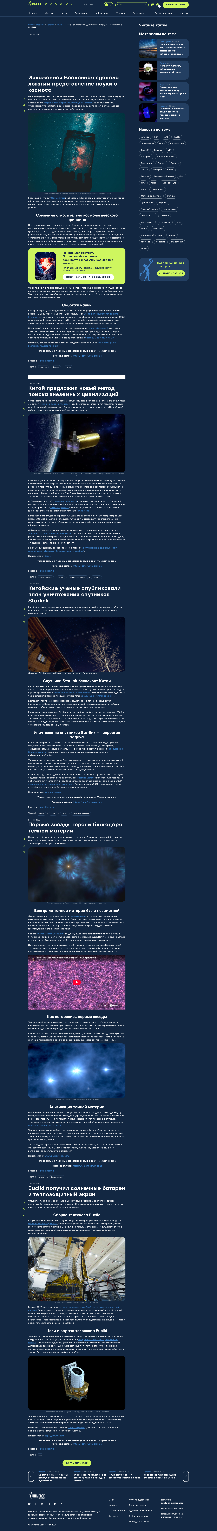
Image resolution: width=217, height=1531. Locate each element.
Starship (158, 150)
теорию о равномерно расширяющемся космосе (68, 103)
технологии (177, 242)
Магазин (184, 13)
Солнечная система (151, 196)
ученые (68, 367)
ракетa (172, 235)
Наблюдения (101, 13)
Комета (145, 176)
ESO (166, 137)
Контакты (113, 1516)
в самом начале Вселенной (50, 934)
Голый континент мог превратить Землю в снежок (124, 1476)
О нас (111, 1500)
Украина (120, 13)
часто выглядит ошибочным (99, 338)
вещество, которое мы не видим (44, 1125)
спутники (146, 242)
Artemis (145, 137)
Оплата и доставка (139, 1500)
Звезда (161, 163)
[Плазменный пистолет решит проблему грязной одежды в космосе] (148, 113)
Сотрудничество (163, 13)
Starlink (41, 813)
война (53, 813)
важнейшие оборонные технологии (71, 693)
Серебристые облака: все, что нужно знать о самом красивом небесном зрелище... (172, 49)
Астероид (146, 157)
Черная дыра (169, 209)
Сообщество (175, 5)
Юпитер (164, 216)
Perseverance (177, 144)
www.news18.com (53, 792)
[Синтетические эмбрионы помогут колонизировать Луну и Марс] (148, 91)
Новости (32, 13)
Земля (144, 170)
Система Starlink (85, 778)
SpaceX (145, 150)
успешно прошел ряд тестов (42, 1224)
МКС (143, 183)
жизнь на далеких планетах (55, 404)
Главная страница (36, 25)
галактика (158, 229)
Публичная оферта (138, 1516)
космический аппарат (78, 577)
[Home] (34, 4)
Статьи (49, 13)
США (143, 189)
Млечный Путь (169, 183)
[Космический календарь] (152, 4)
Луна (181, 176)
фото (143, 248)
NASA (162, 144)
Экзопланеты (148, 216)
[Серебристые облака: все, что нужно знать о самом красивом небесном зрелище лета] (148, 48)
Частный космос (149, 209)
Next (186, 1476)
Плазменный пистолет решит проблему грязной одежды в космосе (172, 113)
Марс (153, 183)
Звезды (41, 1177)
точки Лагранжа (76, 1428)
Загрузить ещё (77, 1463)
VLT (170, 150)
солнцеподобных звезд (65, 501)
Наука (64, 13)
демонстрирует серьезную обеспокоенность (51, 784)
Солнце (171, 196)
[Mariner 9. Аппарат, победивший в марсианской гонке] (148, 70)
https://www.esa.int (54, 1436)
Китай (61, 577)
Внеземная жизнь (45, 577)
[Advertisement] (76, 57)
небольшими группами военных (98, 696)
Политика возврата (139, 1505)
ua (85, 5)
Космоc (56, 367)
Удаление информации (140, 1511)
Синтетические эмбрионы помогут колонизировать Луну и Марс (173, 92)
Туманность (147, 202)
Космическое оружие (81, 813)
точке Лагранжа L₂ (59, 508)
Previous (31, 1476)
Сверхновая (158, 189)
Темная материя (57, 1177)
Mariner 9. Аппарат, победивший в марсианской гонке (170, 69)
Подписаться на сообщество (88, 277)
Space (48, 556)
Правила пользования (172, 1508)
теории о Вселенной (98, 328)
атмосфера (164, 222)
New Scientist (58, 198)
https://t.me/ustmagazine (87, 356)
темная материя (77, 916)
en (91, 5)
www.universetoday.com (57, 1156)
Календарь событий (139, 1521)
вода (178, 222)
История (157, 170)
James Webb (82, 511)
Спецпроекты (139, 13)
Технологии (81, 13)
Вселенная (43, 367)
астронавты (147, 222)
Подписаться (173, 273)
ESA (40, 1455)
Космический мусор (164, 176)
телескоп (96, 577)
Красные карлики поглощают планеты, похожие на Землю (160, 1476)
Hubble (176, 137)
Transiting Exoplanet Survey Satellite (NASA (49, 533)
